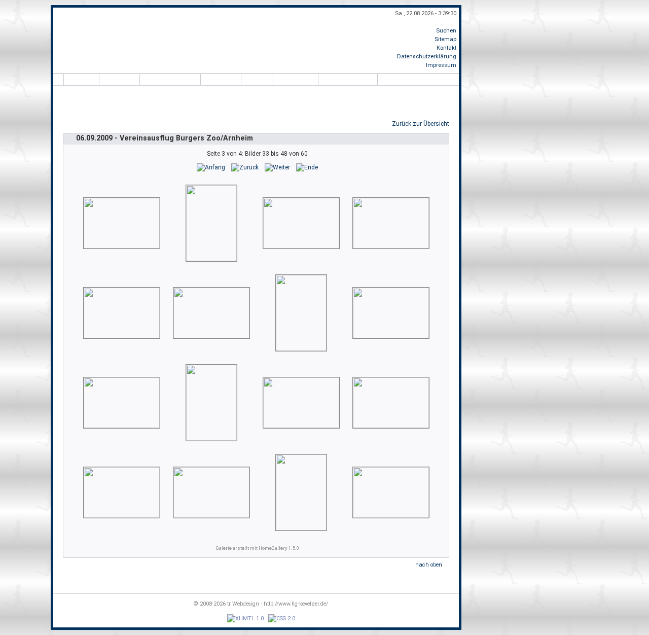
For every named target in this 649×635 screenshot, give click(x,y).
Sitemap (445, 39)
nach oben (428, 564)
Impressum (441, 65)
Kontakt (446, 48)
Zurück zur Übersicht (420, 123)
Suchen (446, 30)
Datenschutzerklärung (426, 56)
